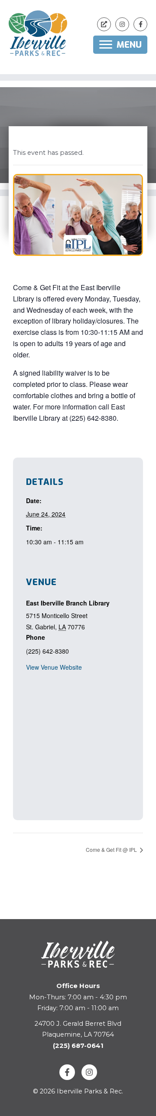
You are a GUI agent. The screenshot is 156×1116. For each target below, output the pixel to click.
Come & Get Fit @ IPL (112, 849)
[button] (104, 24)
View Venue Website (54, 667)
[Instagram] (89, 1072)
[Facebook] (67, 1072)
